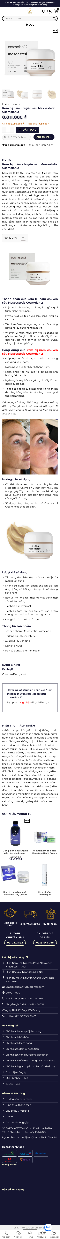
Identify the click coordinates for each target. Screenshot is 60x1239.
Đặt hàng (29, 129)
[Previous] (7, 56)
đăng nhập (24, 702)
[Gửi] (54, 18)
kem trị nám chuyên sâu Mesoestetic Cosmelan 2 (30, 351)
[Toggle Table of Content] (22, 238)
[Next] (53, 56)
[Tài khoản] (49, 11)
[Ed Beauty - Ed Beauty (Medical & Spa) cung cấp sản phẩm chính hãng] (30, 11)
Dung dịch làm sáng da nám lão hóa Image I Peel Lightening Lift (15, 853)
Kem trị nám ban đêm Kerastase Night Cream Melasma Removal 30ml (44, 853)
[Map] (43, 11)
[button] (4, 11)
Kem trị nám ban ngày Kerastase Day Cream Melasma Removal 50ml (15, 894)
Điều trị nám (11, 104)
